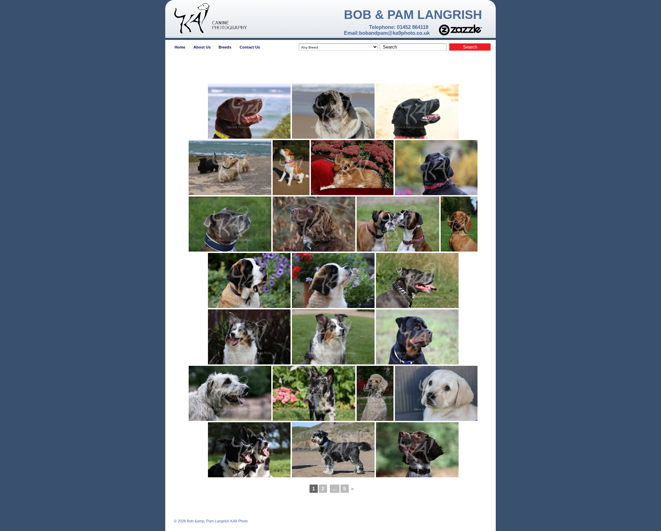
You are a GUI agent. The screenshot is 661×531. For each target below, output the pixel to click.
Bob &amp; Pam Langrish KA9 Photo (217, 521)
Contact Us (250, 47)
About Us (202, 47)
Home (180, 47)
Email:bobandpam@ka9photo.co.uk (387, 33)
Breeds (225, 47)
